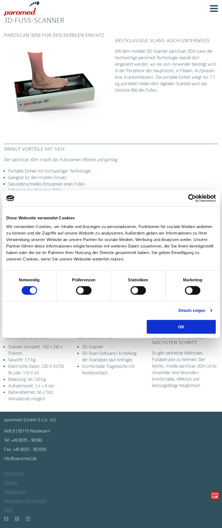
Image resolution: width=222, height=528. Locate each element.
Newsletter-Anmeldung (25, 500)
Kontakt (11, 482)
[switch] (84, 290)
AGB (8, 510)
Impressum (14, 473)
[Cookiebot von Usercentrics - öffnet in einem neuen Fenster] (192, 198)
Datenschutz (15, 491)
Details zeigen (191, 310)
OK (181, 326)
